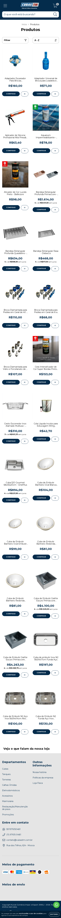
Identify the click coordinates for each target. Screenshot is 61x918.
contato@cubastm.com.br (19, 840)
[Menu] (5, 6)
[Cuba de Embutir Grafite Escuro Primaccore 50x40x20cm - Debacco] (24, 675)
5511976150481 (13, 829)
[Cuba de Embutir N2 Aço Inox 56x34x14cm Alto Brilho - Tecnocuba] (24, 731)
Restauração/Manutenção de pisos (15, 807)
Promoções (8, 814)
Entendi (54, 914)
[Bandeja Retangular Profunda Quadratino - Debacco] (24, 268)
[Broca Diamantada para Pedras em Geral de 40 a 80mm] (24, 325)
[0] (55, 6)
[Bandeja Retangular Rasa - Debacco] (55, 268)
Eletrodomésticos (11, 790)
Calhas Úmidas (9, 785)
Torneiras (6, 779)
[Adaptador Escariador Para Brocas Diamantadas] (24, 93)
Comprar (11, 94)
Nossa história (39, 772)
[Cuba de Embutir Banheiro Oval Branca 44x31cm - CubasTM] (55, 498)
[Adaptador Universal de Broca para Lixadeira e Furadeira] (55, 93)
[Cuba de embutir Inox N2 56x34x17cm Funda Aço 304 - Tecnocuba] (55, 672)
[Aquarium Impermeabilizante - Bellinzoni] (55, 150)
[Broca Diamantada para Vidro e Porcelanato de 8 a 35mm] (24, 382)
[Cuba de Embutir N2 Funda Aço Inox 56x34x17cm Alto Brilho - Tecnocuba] (55, 731)
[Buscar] (55, 14)
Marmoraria (7, 801)
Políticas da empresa (43, 777)
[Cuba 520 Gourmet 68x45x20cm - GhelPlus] (24, 500)
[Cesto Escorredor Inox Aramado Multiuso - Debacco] (24, 441)
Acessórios (7, 796)
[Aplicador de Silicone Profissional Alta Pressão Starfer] (24, 150)
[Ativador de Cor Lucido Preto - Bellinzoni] (24, 207)
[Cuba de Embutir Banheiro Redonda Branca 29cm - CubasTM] (24, 613)
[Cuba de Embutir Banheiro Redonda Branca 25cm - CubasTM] (55, 557)
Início (24, 24)
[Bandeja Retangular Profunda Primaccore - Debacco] (55, 209)
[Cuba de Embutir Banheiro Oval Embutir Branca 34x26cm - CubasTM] (24, 557)
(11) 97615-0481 (13, 834)
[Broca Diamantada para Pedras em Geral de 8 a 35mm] (55, 325)
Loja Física (38, 783)
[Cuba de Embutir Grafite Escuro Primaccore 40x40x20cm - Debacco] (55, 616)
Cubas (5, 769)
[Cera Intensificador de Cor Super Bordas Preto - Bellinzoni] (55, 382)
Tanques (6, 774)
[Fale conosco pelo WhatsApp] (56, 905)
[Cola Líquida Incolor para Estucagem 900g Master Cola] (55, 439)
